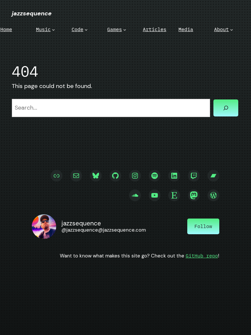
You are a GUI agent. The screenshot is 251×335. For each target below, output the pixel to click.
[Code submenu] (86, 29)
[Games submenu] (124, 29)
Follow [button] (203, 226)
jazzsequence (32, 13)
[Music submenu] (53, 29)
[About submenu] (231, 29)
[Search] (225, 107)
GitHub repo (202, 256)
